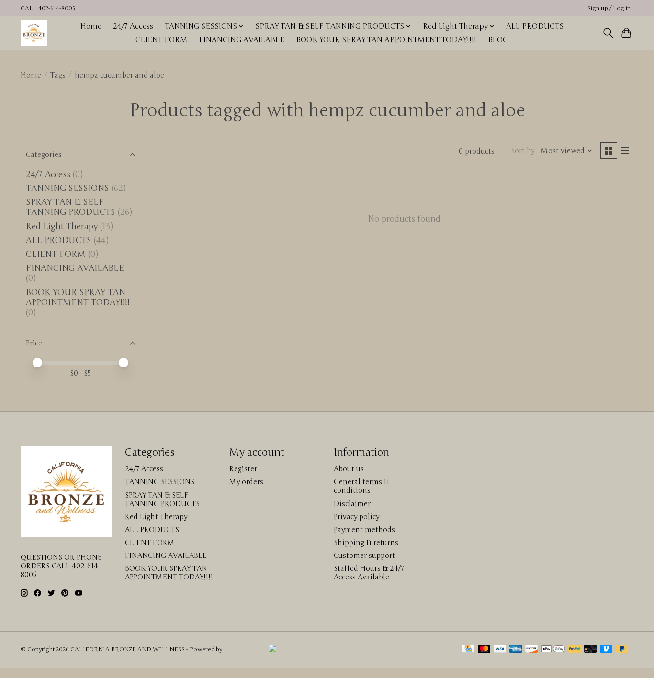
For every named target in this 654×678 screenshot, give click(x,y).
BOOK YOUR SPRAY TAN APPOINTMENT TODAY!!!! (386, 39)
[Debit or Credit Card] (590, 650)
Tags (58, 75)
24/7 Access (133, 26)
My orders (246, 482)
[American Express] (515, 650)
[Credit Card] (468, 650)
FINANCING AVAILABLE (241, 39)
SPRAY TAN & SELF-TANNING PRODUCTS (70, 207)
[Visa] (500, 650)
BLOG (498, 39)
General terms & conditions (361, 486)
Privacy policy (356, 516)
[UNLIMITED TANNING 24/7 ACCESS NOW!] (359, 650)
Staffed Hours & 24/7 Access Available (369, 572)
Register (243, 469)
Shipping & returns (366, 542)
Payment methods (364, 529)
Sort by (522, 150)
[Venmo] (606, 650)
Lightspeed (239, 649)
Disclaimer (352, 504)
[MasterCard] (484, 650)
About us (349, 469)
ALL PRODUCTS (535, 26)
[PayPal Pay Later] (622, 650)
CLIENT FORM (161, 39)
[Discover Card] (531, 650)
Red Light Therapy (62, 227)
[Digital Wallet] (553, 650)
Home (90, 26)
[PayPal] (574, 650)
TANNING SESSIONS (67, 188)
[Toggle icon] (608, 33)
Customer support (364, 555)
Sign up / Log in (609, 8)
